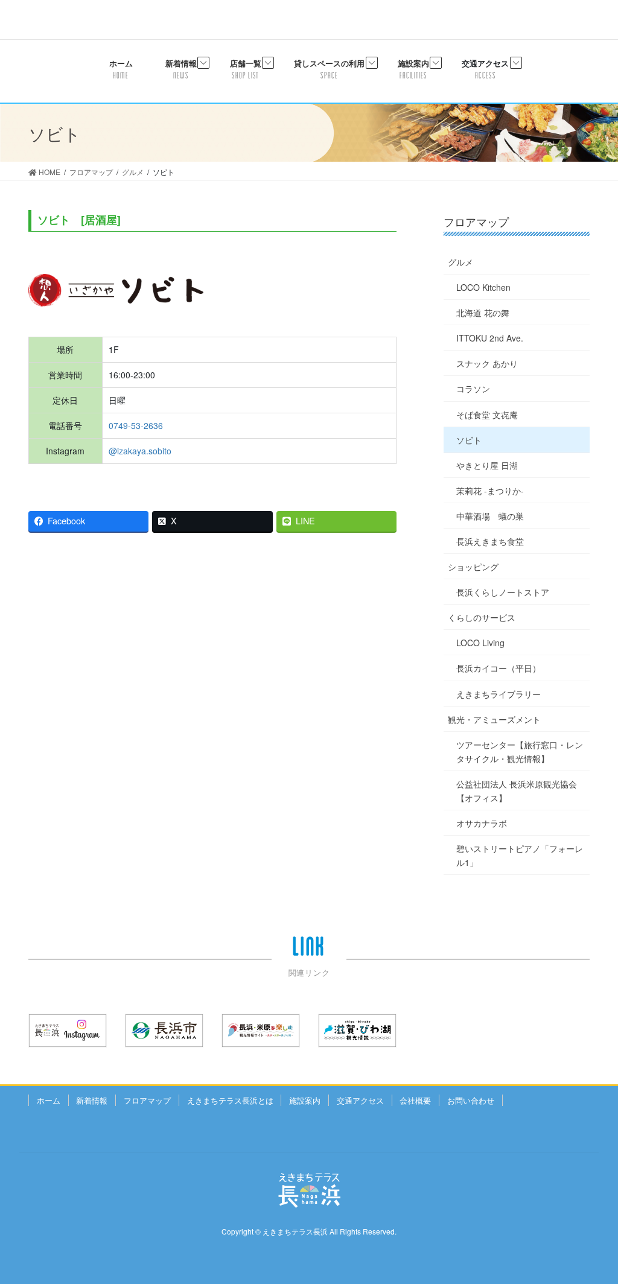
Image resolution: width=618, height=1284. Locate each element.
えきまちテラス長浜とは (230, 1100)
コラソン (473, 389)
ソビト (469, 440)
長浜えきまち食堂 (490, 541)
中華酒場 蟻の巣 (490, 516)
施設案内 (304, 1100)
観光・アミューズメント (494, 719)
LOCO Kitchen (483, 287)
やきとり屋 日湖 (487, 465)
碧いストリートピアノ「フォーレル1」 (519, 855)
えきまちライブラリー (498, 694)
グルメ (460, 262)
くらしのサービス (481, 617)
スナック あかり (487, 363)
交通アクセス (360, 1100)
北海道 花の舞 (482, 313)
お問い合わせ (470, 1100)
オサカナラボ (481, 823)
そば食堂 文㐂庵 (487, 414)
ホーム (48, 1100)
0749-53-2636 (136, 425)
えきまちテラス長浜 (295, 1231)
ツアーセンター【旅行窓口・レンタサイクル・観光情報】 (519, 751)
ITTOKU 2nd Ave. (489, 338)
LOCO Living (480, 643)
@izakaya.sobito (140, 451)
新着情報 (91, 1100)
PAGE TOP (591, 1233)
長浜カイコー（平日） (498, 668)
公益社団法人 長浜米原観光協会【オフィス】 (516, 791)
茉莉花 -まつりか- (490, 491)
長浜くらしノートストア (502, 592)
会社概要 (415, 1100)
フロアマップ (147, 1100)
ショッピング (473, 567)
